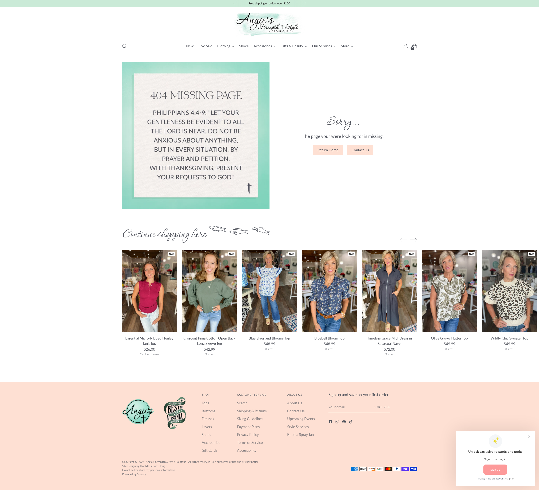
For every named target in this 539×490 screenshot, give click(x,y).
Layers (207, 427)
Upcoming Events (301, 419)
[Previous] (233, 3)
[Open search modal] (124, 46)
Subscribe (382, 407)
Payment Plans (248, 427)
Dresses (208, 419)
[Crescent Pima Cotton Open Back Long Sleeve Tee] (209, 291)
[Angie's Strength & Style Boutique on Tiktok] (351, 422)
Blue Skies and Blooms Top (269, 338)
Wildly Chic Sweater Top (509, 338)
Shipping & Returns (252, 411)
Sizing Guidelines (250, 419)
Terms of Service (250, 442)
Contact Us (295, 411)
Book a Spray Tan (300, 434)
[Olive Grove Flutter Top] (449, 291)
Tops (205, 403)
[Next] (305, 3)
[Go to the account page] (406, 46)
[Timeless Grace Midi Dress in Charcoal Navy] (389, 291)
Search (242, 403)
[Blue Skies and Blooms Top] (269, 291)
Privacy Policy (248, 434)
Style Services (298, 427)
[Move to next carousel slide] (413, 239)
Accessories (211, 442)
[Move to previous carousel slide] (403, 240)
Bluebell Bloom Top (329, 338)
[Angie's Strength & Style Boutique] (269, 24)
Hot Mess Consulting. (153, 466)
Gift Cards (209, 450)
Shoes (206, 434)
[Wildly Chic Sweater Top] (509, 291)
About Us (294, 403)
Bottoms (208, 411)
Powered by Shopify (134, 474)
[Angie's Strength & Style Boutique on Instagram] (337, 422)
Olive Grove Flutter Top (449, 338)
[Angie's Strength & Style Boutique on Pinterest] (344, 422)
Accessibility (246, 450)
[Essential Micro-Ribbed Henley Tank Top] (149, 291)
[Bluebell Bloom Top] (329, 291)
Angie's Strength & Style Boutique (166, 461)
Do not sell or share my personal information (148, 470)
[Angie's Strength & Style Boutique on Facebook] (331, 422)
